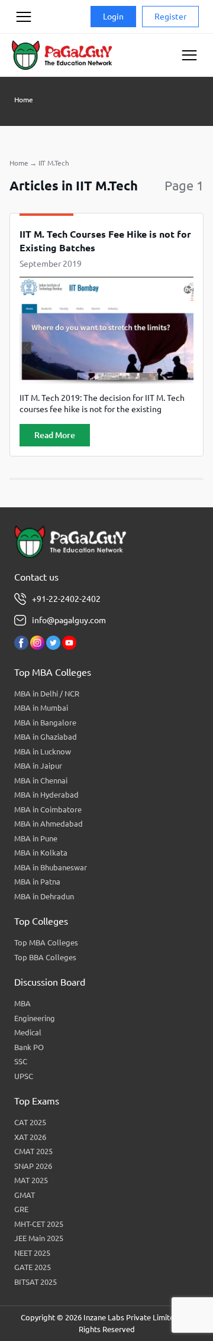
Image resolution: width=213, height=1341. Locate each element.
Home (23, 99)
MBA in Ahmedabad (48, 824)
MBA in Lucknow (42, 751)
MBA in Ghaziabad (45, 737)
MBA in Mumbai (41, 708)
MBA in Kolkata (40, 852)
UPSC (23, 1076)
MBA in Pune (35, 838)
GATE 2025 (32, 1267)
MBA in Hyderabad (46, 795)
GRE (21, 1209)
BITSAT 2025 (35, 1282)
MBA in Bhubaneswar (50, 867)
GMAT (24, 1195)
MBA (22, 1003)
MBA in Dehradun (44, 896)
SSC (20, 1061)
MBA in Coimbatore (48, 809)
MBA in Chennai (40, 780)
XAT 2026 (30, 1137)
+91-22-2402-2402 (66, 599)
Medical (27, 1032)
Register (170, 16)
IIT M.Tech (53, 163)
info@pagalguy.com (69, 620)
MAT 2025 (31, 1180)
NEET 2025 (32, 1253)
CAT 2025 (30, 1122)
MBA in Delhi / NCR (46, 693)
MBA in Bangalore (45, 722)
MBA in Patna (37, 881)
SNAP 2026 (33, 1166)
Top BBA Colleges (45, 957)
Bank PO (29, 1047)
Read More (54, 435)
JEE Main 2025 (38, 1238)
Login (113, 16)
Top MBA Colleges (46, 942)
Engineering (34, 1018)
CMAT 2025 (33, 1151)
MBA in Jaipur (38, 766)
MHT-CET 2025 (38, 1224)
